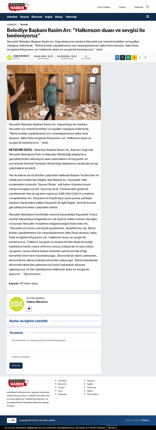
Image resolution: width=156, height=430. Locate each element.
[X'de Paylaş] (122, 57)
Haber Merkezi (37, 301)
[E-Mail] (29, 308)
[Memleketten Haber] (18, 7)
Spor (60, 391)
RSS (13, 420)
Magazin (62, 394)
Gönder (16, 365)
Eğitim (90, 391)
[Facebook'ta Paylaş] (117, 57)
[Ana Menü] (147, 17)
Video (122, 7)
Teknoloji (70, 17)
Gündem (12, 17)
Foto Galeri (104, 7)
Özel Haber (93, 394)
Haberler (11, 25)
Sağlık (48, 17)
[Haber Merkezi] (16, 304)
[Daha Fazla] (134, 57)
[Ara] (147, 7)
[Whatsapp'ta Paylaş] (128, 57)
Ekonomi (37, 17)
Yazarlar (138, 7)
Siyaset (24, 17)
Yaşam (24, 25)
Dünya (59, 17)
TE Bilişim (144, 420)
